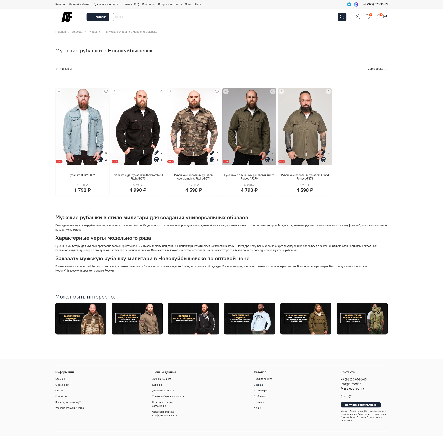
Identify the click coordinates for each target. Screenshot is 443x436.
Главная (60, 31)
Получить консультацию (361, 404)
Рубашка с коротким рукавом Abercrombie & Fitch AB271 (193, 176)
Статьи (59, 390)
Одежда (77, 31)
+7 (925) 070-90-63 (354, 379)
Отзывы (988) (130, 4)
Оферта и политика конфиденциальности (164, 413)
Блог (198, 4)
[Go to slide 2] (76, 162)
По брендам (260, 396)
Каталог (60, 4)
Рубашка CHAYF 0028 (82, 175)
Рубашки (94, 31)
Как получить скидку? (68, 402)
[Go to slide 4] (102, 162)
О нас (188, 4)
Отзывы (60, 379)
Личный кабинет (80, 4)
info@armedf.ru (351, 384)
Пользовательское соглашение (163, 404)
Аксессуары (261, 390)
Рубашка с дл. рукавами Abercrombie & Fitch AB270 (138, 176)
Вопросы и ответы (170, 4)
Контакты (148, 4)
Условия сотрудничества (69, 408)
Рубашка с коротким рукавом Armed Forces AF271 (305, 176)
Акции (257, 408)
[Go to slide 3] (89, 162)
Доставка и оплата (106, 4)
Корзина (157, 384)
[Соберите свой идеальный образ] (59, 91)
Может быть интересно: (85, 296)
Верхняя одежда (263, 379)
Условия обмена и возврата (168, 396)
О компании (62, 384)
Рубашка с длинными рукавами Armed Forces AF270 (249, 176)
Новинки (259, 402)
